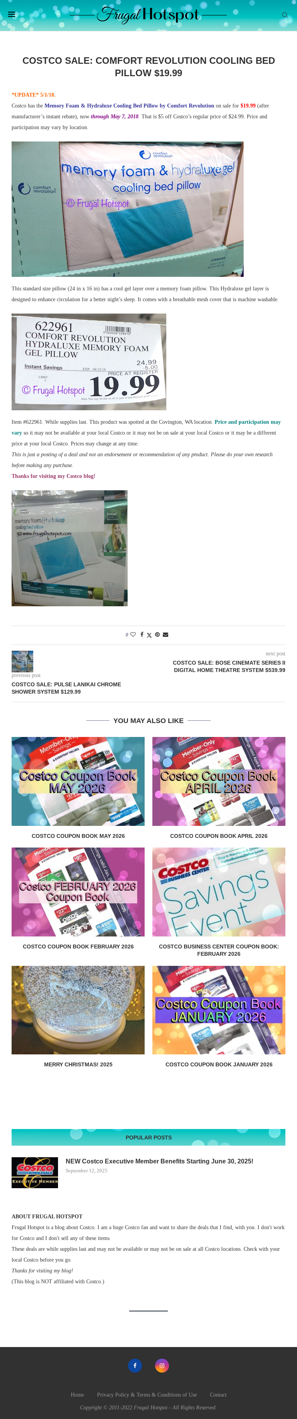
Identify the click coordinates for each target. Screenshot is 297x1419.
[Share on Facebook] (141, 635)
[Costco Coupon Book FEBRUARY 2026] (78, 892)
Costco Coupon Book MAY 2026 (78, 836)
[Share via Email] (165, 635)
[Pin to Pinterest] (157, 635)
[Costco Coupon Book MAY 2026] (78, 781)
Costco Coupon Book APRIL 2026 (219, 836)
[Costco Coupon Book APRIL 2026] (218, 781)
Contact (218, 1395)
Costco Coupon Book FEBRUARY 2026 (78, 946)
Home (77, 1395)
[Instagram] (162, 1366)
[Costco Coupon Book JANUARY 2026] (218, 1010)
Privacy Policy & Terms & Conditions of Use (147, 1395)
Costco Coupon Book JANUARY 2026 (219, 1064)
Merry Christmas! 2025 (78, 1064)
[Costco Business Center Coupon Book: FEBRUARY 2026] (218, 892)
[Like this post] (133, 635)
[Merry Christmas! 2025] (78, 1010)
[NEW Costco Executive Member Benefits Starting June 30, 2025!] (35, 1172)
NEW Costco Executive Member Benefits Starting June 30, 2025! (159, 1161)
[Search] (285, 15)
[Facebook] (135, 1366)
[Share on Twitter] (149, 635)
